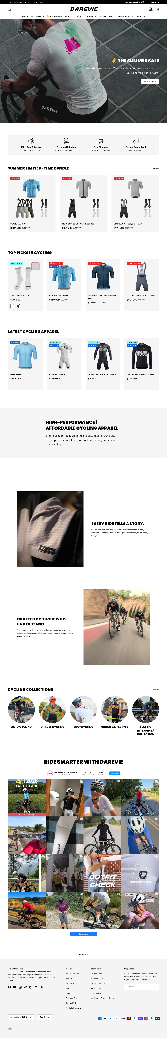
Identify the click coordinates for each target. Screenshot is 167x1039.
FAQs (68, 988)
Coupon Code (96, 973)
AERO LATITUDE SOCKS (20, 295)
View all (156, 168)
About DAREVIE (72, 973)
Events (69, 978)
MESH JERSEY (16, 374)
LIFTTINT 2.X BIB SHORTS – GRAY (141, 295)
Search (69, 993)
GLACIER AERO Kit (18, 224)
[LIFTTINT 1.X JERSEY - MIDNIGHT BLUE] (103, 277)
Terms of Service (98, 983)
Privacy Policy (96, 993)
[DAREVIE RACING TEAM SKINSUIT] (103, 356)
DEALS (68, 16)
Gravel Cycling (52, 727)
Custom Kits (71, 983)
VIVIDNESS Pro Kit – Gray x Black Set (78, 224)
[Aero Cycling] (21, 709)
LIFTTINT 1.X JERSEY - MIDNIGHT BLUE (102, 297)
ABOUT (139, 16)
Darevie (15, 1029)
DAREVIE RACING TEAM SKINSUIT (102, 374)
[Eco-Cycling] (83, 709)
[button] (157, 9)
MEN (79, 16)
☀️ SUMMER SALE (54, 16)
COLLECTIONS (106, 16)
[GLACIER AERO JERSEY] (64, 277)
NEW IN (25, 16)
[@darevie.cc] (50, 773)
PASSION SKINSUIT (57, 374)
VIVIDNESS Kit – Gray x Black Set (128, 224)
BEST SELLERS (37, 16)
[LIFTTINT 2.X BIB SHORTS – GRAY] (142, 277)
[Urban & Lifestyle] (114, 709)
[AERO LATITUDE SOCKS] (25, 277)
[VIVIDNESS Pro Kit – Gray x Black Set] (83, 198)
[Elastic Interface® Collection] (145, 709)
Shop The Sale (150, 81)
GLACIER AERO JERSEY (59, 295)
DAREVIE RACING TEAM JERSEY (140, 374)
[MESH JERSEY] (25, 356)
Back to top (83, 954)
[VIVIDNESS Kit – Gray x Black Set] (135, 198)
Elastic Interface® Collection (145, 730)
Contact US (71, 1003)
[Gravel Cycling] (52, 709)
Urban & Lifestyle (114, 727)
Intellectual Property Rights (102, 998)
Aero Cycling (21, 727)
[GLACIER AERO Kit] (31, 198)
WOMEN (90, 16)
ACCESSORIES (124, 16)
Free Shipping (97, 978)
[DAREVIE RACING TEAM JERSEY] (142, 356)
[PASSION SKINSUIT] (64, 356)
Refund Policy (96, 988)
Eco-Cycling (83, 727)
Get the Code (38, 2)
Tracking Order (72, 998)
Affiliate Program (73, 1008)
